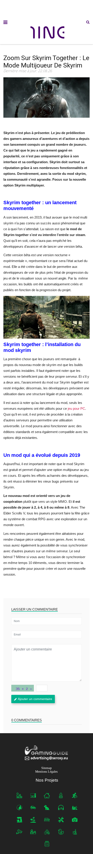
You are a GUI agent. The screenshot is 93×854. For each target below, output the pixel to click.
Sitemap (46, 768)
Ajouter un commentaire (35, 699)
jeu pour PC (76, 408)
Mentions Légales (46, 771)
